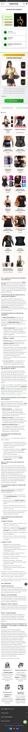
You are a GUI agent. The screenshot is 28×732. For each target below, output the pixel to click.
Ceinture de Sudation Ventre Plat (20, 151)
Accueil (2, 6)
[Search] (24, 4)
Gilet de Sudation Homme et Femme (8, 269)
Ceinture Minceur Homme (20, 229)
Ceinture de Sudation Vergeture (20, 171)
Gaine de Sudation (20, 129)
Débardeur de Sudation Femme (20, 189)
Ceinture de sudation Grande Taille (8, 151)
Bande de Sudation (7, 209)
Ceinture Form (11, 725)
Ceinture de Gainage (8, 189)
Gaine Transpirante (7, 249)
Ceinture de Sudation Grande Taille (8, 230)
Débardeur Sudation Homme (20, 209)
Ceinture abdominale (9, 6)
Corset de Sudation (20, 269)
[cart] (26, 4)
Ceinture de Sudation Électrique (8, 171)
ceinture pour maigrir (8, 438)
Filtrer (4, 112)
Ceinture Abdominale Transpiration (20, 250)
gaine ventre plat (15, 580)
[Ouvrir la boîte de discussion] (25, 722)
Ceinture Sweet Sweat (8, 130)
